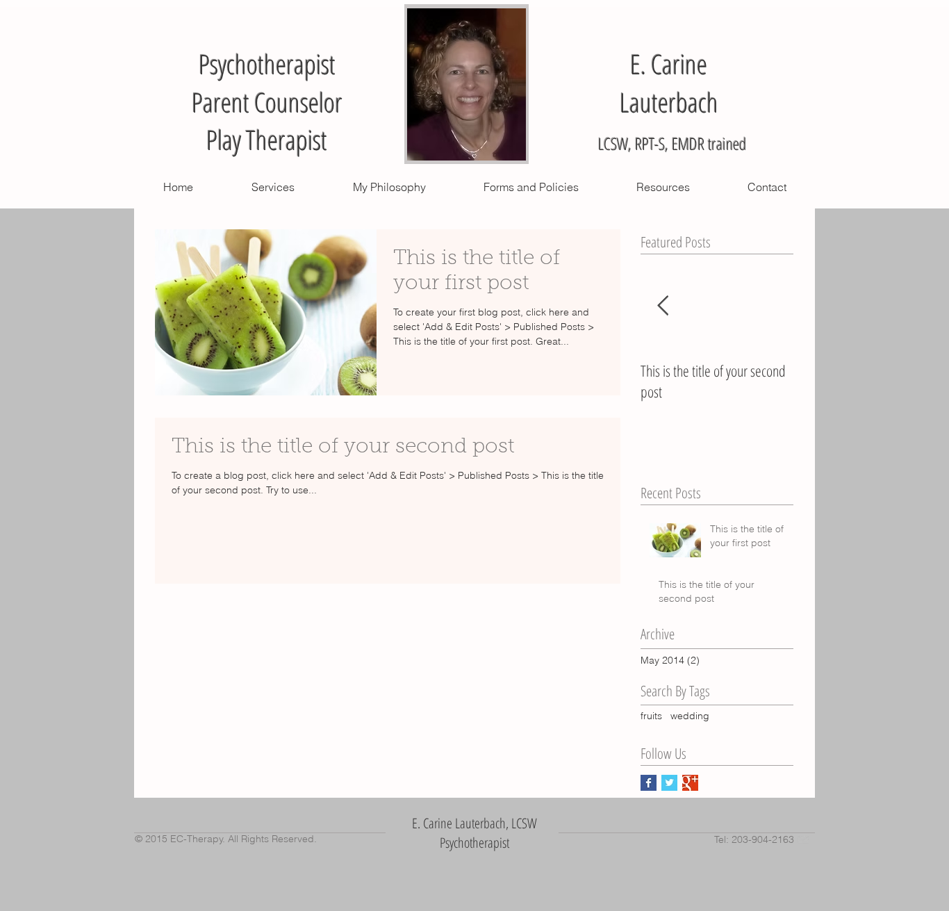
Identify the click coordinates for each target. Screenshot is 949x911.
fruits (651, 715)
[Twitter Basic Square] (669, 783)
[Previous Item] (663, 306)
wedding (689, 715)
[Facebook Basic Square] (649, 783)
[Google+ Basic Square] (690, 783)
